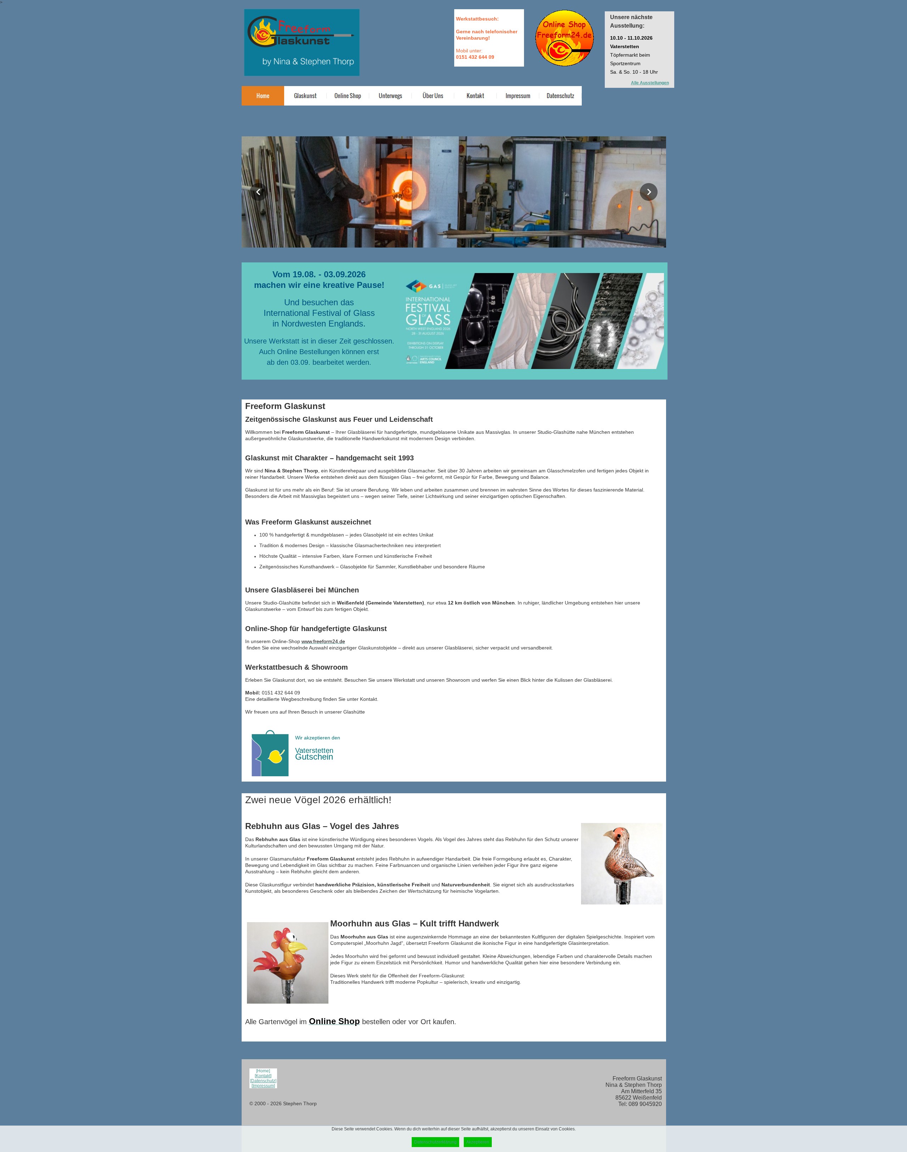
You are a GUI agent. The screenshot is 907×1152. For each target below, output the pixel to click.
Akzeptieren (477, 1142)
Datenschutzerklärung (435, 1142)
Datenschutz (263, 1080)
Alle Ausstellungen (650, 82)
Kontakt (263, 1075)
